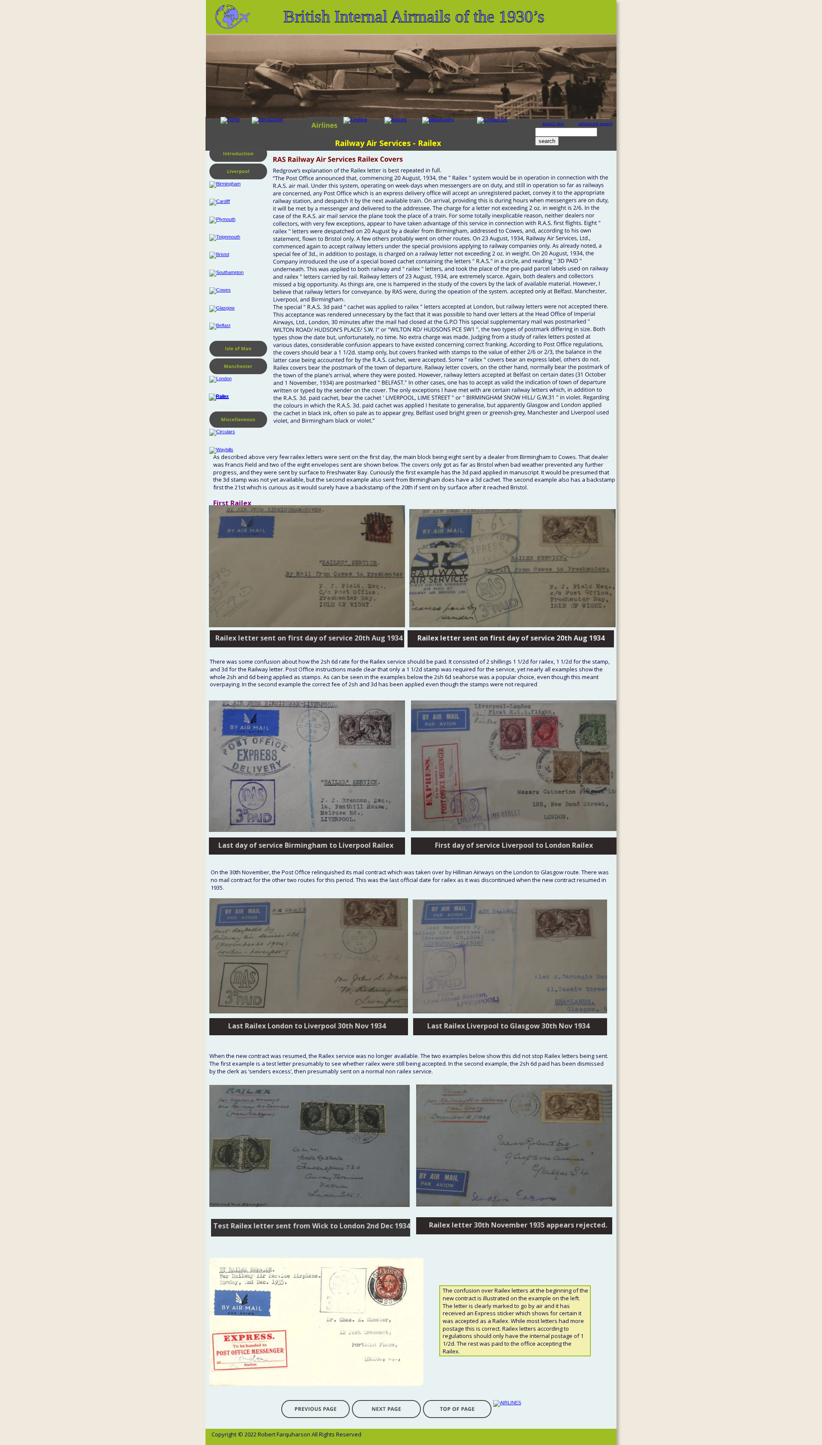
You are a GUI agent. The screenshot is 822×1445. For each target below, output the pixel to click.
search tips (553, 123)
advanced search (595, 123)
